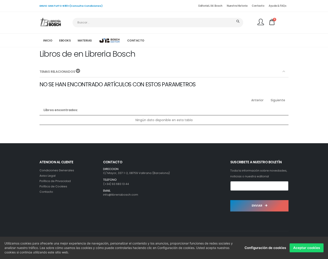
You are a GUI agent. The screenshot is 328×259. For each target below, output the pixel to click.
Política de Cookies (53, 186)
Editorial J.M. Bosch (210, 6)
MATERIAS (85, 40)
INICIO (47, 40)
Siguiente (278, 100)
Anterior (257, 100)
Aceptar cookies (306, 248)
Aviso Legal (47, 176)
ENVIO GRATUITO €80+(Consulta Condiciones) (71, 6)
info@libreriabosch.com (120, 195)
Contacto (258, 6)
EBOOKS (65, 40)
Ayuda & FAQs (277, 6)
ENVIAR (257, 205)
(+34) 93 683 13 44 (116, 184)
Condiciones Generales (56, 170)
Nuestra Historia (237, 6)
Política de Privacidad (55, 181)
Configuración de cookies (265, 248)
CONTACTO (135, 40)
